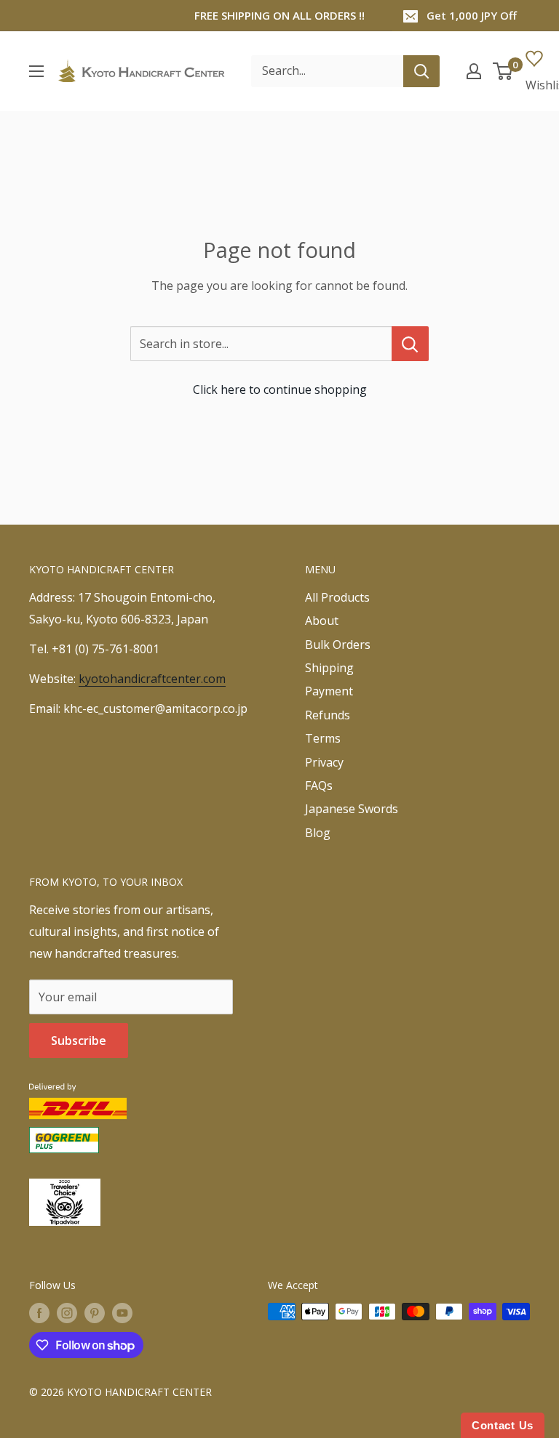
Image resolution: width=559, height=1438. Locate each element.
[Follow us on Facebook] (39, 1313)
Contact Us (503, 1425)
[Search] (421, 71)
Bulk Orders (337, 645)
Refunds (327, 715)
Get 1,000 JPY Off (472, 15)
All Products (337, 597)
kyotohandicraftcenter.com (152, 679)
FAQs (319, 785)
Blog (317, 833)
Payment (329, 691)
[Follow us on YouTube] (122, 1313)
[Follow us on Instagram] (67, 1313)
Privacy (324, 762)
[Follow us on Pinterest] (94, 1313)
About (321, 621)
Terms (323, 738)
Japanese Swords (351, 809)
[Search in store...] (410, 343)
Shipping (329, 668)
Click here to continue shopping (280, 389)
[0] (503, 71)
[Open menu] (36, 71)
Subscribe (78, 1041)
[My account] (474, 71)
